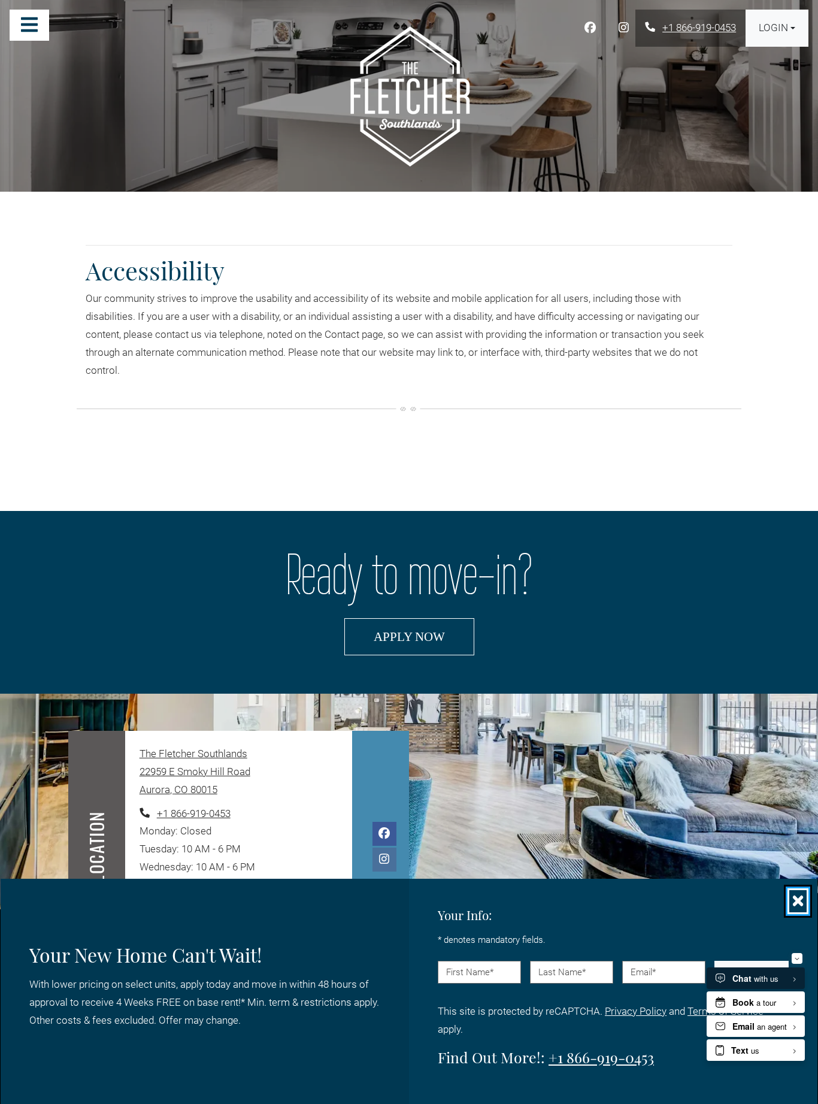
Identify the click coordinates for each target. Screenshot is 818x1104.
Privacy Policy (635, 1011)
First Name (469, 971)
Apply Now (424, 636)
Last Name (562, 971)
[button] (777, 28)
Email (643, 971)
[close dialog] (798, 901)
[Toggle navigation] (29, 25)
